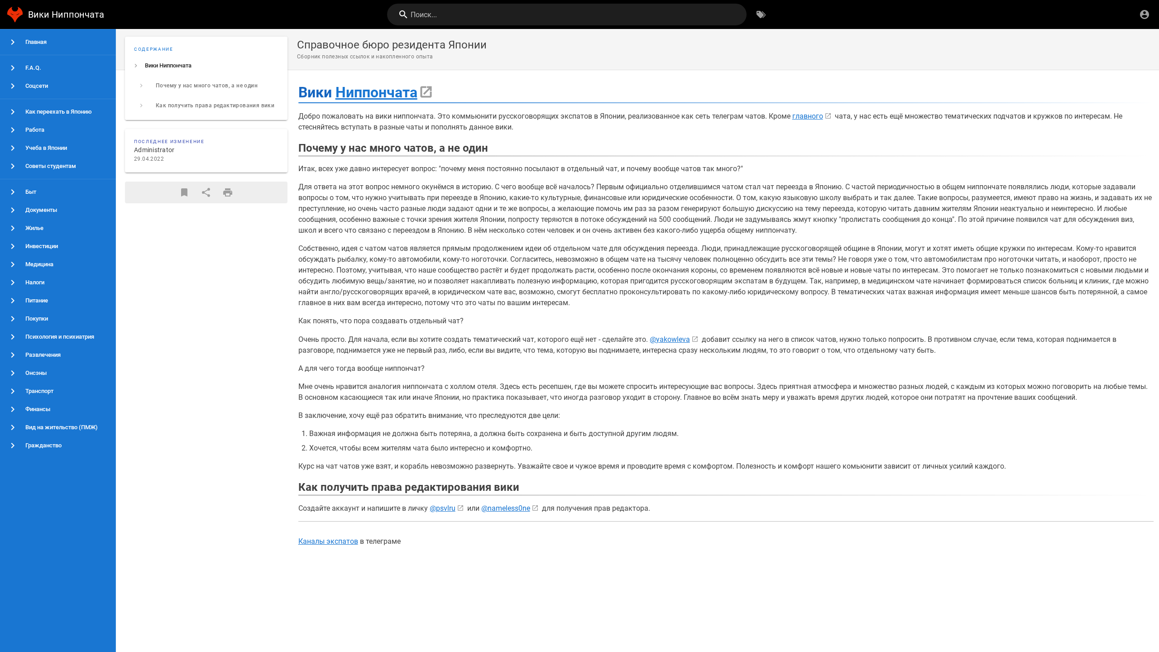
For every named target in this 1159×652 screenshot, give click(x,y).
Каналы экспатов (328, 541)
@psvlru (442, 508)
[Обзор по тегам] (761, 14)
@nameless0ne (505, 508)
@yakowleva (670, 339)
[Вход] (1144, 14)
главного (807, 116)
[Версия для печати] (228, 192)
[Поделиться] (206, 192)
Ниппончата (376, 92)
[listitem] (206, 66)
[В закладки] (184, 192)
